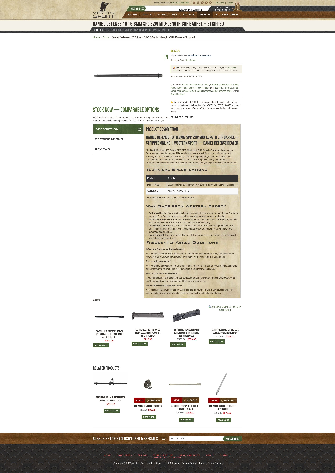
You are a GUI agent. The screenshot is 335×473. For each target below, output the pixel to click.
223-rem (218, 88)
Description (106, 129)
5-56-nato (227, 88)
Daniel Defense (204, 91)
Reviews (102, 149)
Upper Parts (182, 88)
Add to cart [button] (100, 345)
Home (95, 30)
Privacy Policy (189, 463)
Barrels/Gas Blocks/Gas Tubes (224, 85)
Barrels (185, 85)
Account (220, 3)
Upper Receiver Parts (199, 88)
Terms (202, 463)
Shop (102, 30)
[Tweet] (206, 2)
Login (230, 3)
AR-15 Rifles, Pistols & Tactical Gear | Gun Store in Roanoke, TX (107, 9)
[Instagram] (198, 2)
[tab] (118, 129)
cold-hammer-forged (186, 91)
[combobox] (192, 10)
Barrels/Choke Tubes (199, 85)
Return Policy (214, 463)
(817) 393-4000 (182, 3)
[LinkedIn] (202, 2)
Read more (149, 417)
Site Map (174, 463)
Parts (173, 88)
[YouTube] (210, 2)
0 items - (222, 10)
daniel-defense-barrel (222, 91)
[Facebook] (194, 2)
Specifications (109, 139)
